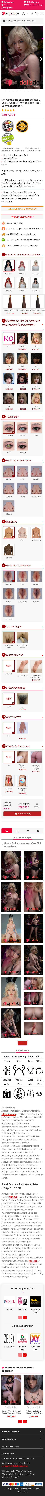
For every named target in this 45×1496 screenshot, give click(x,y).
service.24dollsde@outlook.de (15, 1466)
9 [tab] (35, 91)
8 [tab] (32, 91)
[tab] (7, 830)
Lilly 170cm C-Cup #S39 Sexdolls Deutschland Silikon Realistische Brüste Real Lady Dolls (33, 1412)
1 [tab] (5, 91)
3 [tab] (13, 91)
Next (41, 59)
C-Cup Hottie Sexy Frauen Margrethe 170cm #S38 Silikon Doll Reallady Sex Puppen (11, 1412)
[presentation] (20, 1317)
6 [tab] (24, 91)
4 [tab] (17, 91)
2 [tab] (9, 91)
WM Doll (13, 1197)
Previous (4, 59)
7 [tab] (28, 91)
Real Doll (33, 1260)
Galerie (22, 1043)
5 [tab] (20, 91)
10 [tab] (39, 91)
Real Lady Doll (14, 20)
